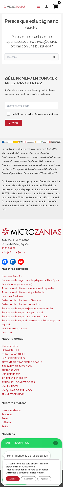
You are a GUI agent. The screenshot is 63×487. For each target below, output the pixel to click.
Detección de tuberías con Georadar (22, 300)
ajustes (41, 472)
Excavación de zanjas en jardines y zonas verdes (27, 308)
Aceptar (12, 478)
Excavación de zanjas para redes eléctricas (25, 316)
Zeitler (5, 426)
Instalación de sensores (15, 328)
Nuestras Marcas (11, 410)
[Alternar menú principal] (38, 6)
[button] (55, 443)
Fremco (6, 418)
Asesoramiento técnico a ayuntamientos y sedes (28, 288)
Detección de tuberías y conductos (21, 304)
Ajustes (44, 478)
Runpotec (7, 414)
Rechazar (28, 478)
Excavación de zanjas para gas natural (22, 312)
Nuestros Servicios (12, 276)
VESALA (6, 422)
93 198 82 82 (8, 248)
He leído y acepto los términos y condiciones (35, 114)
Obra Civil (7, 332)
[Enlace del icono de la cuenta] (46, 6)
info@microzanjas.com (14, 252)
